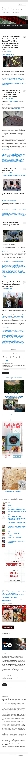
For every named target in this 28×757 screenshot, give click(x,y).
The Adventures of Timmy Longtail (9, 597)
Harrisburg (7, 267)
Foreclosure (8, 214)
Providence (9, 272)
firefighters (9, 156)
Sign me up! (5, 372)
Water (21, 83)
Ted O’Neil (20, 161)
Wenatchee (17, 275)
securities (16, 342)
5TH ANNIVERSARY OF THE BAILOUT (11, 211)
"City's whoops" (5, 79)
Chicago (20, 212)
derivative (11, 336)
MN (19, 269)
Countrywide (4, 213)
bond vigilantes (14, 335)
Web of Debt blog (5, 291)
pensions (6, 159)
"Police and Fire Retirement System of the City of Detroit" (13, 332)
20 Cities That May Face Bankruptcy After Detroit (10, 224)
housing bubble (19, 267)
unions (22, 343)
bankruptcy (13, 153)
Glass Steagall (12, 337)
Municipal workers (5, 158)
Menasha (15, 269)
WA (6, 275)
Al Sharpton (11, 79)
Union (21, 273)
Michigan (15, 214)
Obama (3, 341)
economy (22, 213)
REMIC (7, 342)
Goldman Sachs (8, 266)
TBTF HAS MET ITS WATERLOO (9, 593)
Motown (3, 270)
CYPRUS (23, 154)
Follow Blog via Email (7, 675)
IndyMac (9, 80)
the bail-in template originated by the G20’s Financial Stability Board (13, 316)
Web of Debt (4, 345)
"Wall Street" (16, 332)
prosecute (12, 215)
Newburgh (17, 270)
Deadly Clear (7, 8)
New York (7, 270)
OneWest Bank (8, 341)
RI (12, 272)
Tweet (18, 83)
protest (15, 215)
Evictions (4, 214)
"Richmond (7, 262)
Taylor (10, 273)
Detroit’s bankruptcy (6, 251)
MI (17, 269)
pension (14, 271)
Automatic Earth (16, 108)
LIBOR (7, 340)
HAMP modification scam (21, 337)
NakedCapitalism (13, 101)
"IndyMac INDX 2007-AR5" (7, 331)
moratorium (20, 214)
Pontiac (21, 271)
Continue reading (10, 75)
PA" (6, 271)
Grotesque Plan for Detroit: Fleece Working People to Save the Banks (11, 284)
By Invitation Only (15, 27)
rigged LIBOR (20, 215)
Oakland (3, 271)
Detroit (6, 80)
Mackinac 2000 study (16, 156)
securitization (14, 83)
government (14, 266)
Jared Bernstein (12, 339)
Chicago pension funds (10, 264)
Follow (4, 684)
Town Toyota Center (15, 273)
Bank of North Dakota (17, 334)
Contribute (4, 27)
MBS (18, 80)
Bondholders (18, 153)
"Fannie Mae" (10, 210)
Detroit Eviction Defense (15, 213)
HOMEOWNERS (13, 267)
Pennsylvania (10, 271)
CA (23, 262)
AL (10, 262)
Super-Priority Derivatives (12, 161)
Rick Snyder (11, 342)
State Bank (22, 272)
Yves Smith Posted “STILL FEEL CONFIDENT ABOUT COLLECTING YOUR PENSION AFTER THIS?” (11, 93)
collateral (6, 154)
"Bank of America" (18, 209)
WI (19, 275)
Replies (7, 84)
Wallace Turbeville (10, 275)
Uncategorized (8, 151)
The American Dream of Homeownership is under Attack (14, 591)
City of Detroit (16, 79)
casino (16, 212)
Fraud (12, 214)
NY (23, 270)
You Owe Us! (14, 217)
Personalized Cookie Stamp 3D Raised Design (13, 491)
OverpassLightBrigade (6, 83)
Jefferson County (9, 269)
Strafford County (5, 273)
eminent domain (14, 265)
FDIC (22, 336)
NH (20, 270)
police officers (11, 159)
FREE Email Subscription (7, 363)
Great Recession (20, 266)
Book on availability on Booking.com (11, 414)
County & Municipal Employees (15, 154)
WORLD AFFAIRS (17, 78)
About (9, 27)
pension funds (14, 341)
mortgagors (15, 340)
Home (3, 25)
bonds (21, 262)
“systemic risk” (9, 334)
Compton (17, 264)
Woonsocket (23, 275)
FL (17, 265)
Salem (19, 272)
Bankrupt (13, 262)
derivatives (4, 155)
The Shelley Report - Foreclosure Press (16, 545)
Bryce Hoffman (20, 335)
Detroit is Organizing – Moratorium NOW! (10, 169)
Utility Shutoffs (9, 217)
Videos (21, 25)
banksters (9, 335)
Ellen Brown (13, 291)
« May (7, 360)
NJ (21, 270)
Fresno (3, 266)
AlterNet (18, 291)
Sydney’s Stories (14, 25)
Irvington (4, 269)
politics (8, 215)
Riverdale (15, 272)
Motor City (22, 156)
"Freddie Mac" (16, 210)
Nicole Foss (19, 158)
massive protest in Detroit (18, 70)
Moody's (21, 269)
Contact (8, 25)
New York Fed (12, 270)
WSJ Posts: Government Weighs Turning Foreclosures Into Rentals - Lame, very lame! (17, 513)
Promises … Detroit (18, 159)
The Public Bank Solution (12, 343)
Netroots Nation (8, 82)
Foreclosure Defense (10, 78)
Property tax (4, 272)
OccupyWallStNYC (15, 82)
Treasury (19, 343)
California (4, 264)
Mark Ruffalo (14, 80)
